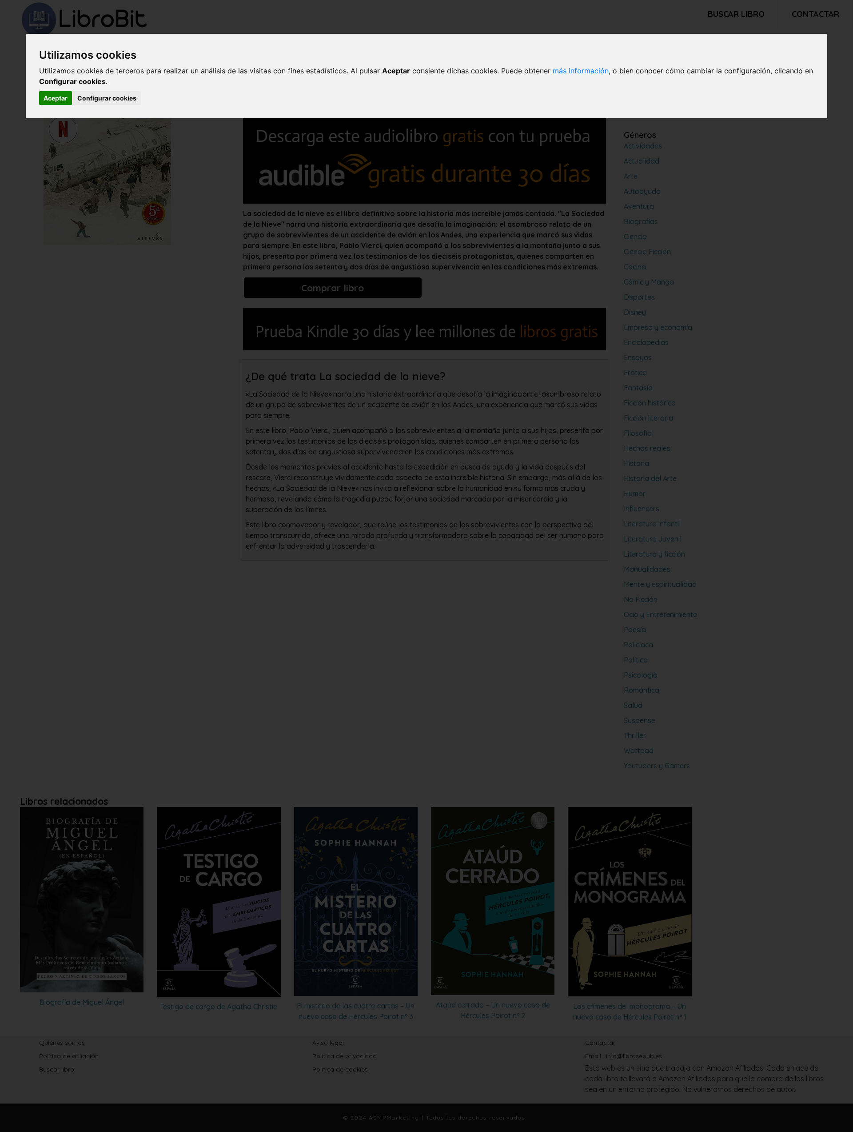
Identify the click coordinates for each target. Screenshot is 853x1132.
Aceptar (56, 98)
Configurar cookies (106, 98)
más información (581, 70)
